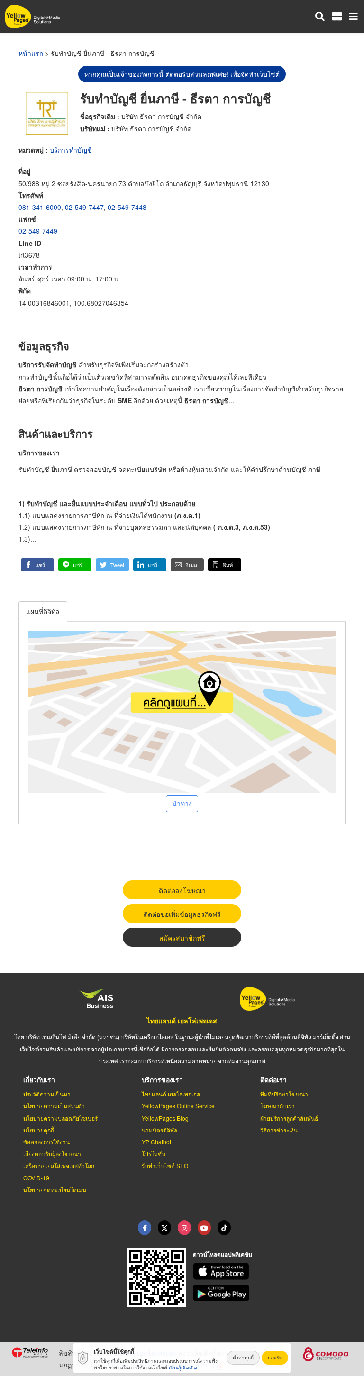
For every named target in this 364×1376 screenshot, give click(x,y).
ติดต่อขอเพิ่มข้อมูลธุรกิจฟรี (182, 914)
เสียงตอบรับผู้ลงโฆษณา (52, 1154)
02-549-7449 (37, 230)
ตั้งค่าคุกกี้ (243, 1357)
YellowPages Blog (165, 1118)
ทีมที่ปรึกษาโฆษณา (284, 1094)
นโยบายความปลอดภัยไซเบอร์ (60, 1118)
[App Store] (273, 1271)
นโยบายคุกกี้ (38, 1130)
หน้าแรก (30, 53)
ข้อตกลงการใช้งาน (46, 1142)
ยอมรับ (275, 1357)
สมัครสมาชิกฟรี (182, 937)
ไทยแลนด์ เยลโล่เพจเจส (182, 1020)
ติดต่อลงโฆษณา (182, 890)
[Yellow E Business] (144, 1227)
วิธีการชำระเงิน (279, 1130)
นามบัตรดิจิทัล (159, 1130)
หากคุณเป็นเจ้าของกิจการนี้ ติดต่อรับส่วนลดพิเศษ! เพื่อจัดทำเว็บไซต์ (182, 74)
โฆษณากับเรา (277, 1106)
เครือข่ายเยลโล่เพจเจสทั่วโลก (58, 1165)
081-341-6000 (39, 207)
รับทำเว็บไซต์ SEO (165, 1165)
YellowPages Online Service (178, 1106)
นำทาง (182, 803)
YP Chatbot (156, 1142)
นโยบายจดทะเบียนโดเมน (54, 1190)
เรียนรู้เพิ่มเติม (183, 1367)
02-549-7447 (84, 207)
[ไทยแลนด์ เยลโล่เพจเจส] (164, 1227)
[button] (37, 564)
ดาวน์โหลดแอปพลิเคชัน (222, 1254)
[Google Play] (273, 1293)
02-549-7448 (127, 207)
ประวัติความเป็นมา (47, 1094)
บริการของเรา (162, 1079)
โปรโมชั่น (153, 1154)
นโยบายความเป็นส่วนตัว (54, 1106)
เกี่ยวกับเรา (39, 1079)
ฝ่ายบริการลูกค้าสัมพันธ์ (289, 1118)
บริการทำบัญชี (71, 149)
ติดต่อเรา (273, 1079)
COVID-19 (36, 1178)
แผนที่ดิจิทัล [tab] (43, 611)
